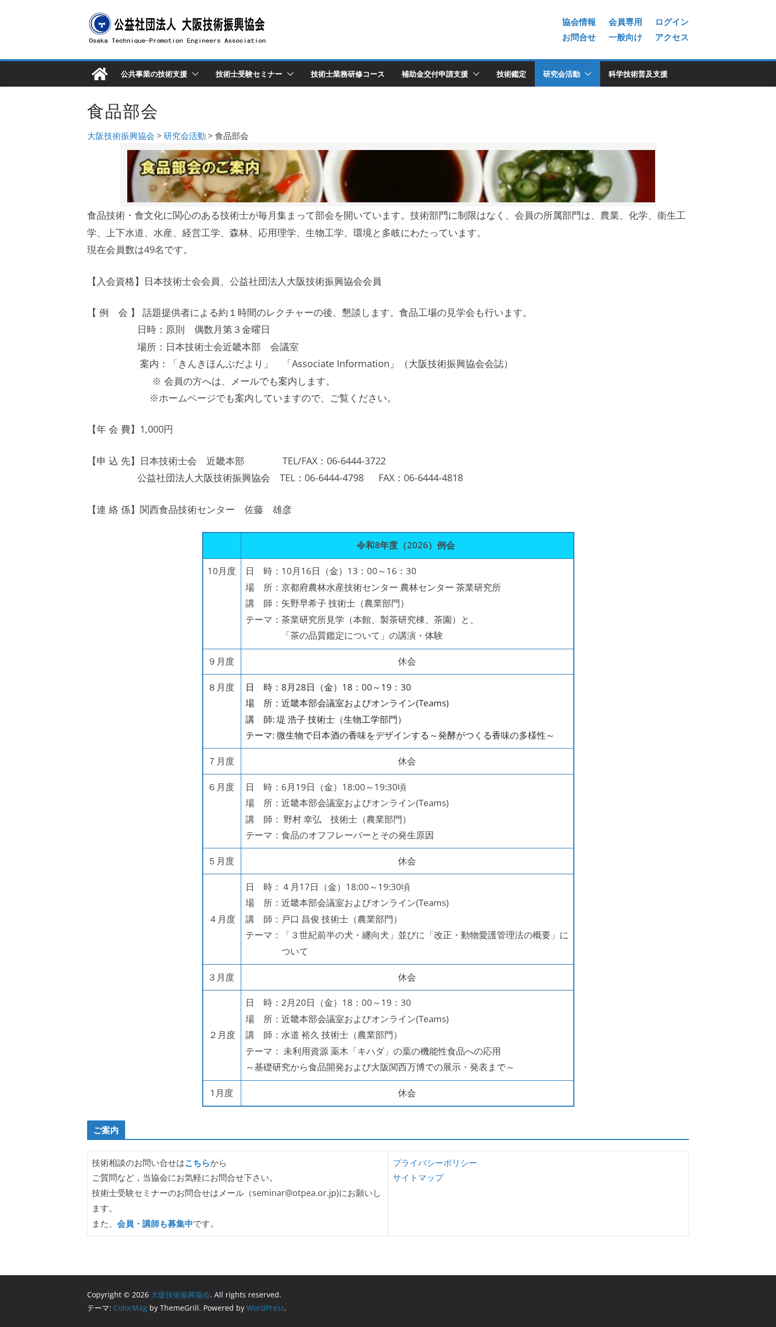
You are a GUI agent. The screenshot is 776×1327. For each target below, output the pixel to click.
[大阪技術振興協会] (99, 74)
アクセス (672, 37)
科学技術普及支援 (638, 74)
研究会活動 (561, 74)
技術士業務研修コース (348, 74)
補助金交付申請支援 (435, 74)
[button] (193, 74)
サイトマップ (418, 1177)
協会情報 (579, 21)
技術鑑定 (511, 74)
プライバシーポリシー (435, 1163)
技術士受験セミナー (249, 74)
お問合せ (579, 37)
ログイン (672, 21)
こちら (197, 1163)
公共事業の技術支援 (154, 74)
